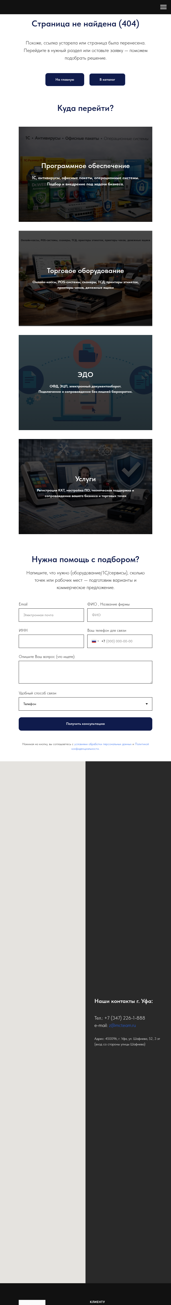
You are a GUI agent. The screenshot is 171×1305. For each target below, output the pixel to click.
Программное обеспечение (85, 165)
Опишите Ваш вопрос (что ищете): (47, 656)
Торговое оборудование (85, 270)
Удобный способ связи (37, 693)
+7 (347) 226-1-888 (124, 1018)
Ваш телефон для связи (106, 630)
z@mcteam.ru (122, 1025)
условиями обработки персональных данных (103, 744)
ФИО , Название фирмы (108, 604)
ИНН (23, 630)
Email (23, 604)
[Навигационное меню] (163, 7)
